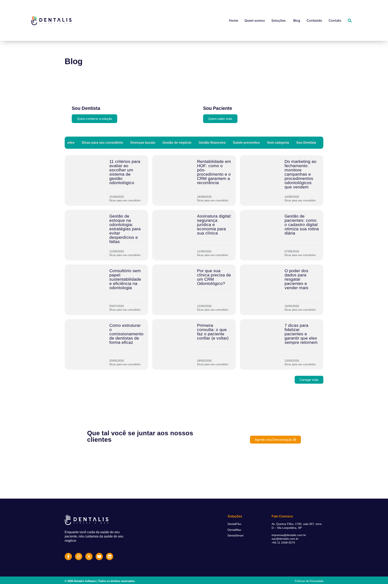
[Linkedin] (109, 556)
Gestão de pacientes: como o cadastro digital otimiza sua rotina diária (302, 224)
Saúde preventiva (246, 142)
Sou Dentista (306, 142)
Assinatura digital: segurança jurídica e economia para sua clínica (214, 224)
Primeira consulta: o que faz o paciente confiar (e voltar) (213, 331)
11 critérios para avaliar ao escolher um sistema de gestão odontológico (124, 172)
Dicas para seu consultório (102, 142)
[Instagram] (78, 556)
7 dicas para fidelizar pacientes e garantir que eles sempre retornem (301, 334)
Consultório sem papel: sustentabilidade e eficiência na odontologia (125, 279)
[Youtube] (99, 556)
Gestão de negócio (176, 142)
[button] (309, 380)
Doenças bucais (142, 142)
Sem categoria (278, 142)
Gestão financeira (212, 142)
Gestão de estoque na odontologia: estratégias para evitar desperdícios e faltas (125, 229)
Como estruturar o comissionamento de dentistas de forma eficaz (126, 334)
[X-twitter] (89, 556)
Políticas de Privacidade (309, 581)
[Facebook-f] (68, 556)
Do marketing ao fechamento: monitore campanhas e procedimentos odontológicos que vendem (300, 174)
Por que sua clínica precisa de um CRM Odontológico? (214, 277)
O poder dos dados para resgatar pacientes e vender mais (296, 279)
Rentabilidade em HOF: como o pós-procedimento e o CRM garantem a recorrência (214, 172)
